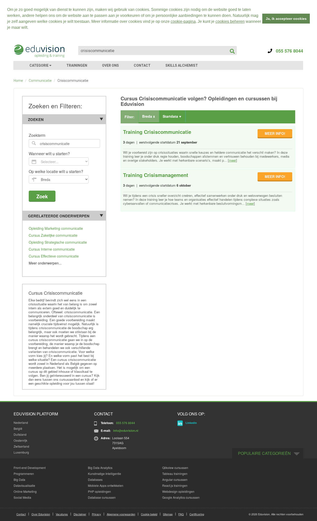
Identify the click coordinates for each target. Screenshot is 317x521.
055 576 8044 (287, 51)
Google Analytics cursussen (181, 497)
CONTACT (142, 65)
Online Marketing (25, 491)
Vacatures (62, 514)
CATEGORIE (39, 65)
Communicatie (40, 81)
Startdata (171, 116)
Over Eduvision (40, 514)
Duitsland (20, 434)
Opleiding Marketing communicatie (56, 228)
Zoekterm (37, 135)
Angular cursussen (174, 479)
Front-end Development (30, 467)
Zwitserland (21, 446)
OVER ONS (110, 65)
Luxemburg (21, 452)
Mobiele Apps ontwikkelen (105, 485)
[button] (30, 28)
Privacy (96, 514)
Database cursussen (102, 497)
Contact (21, 514)
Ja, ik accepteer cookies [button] (286, 19)
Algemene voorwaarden (121, 514)
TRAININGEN (76, 65)
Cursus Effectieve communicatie (54, 256)
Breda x (148, 116)
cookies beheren (230, 21)
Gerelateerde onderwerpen (58, 216)
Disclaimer (80, 514)
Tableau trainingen (174, 473)
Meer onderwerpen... (45, 262)
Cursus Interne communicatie (52, 249)
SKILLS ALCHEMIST (181, 65)
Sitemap (168, 514)
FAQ (181, 514)
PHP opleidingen (99, 491)
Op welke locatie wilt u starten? (56, 171)
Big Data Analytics (100, 467)
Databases (95, 479)
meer (232, 160)
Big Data (19, 479)
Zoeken (36, 119)
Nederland (21, 422)
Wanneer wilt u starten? (49, 153)
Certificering (196, 514)
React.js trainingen (174, 485)
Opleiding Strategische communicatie (58, 242)
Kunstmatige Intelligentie (104, 473)
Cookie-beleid (149, 514)
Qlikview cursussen (175, 467)
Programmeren (24, 473)
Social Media (22, 497)
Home (18, 81)
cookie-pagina (183, 21)
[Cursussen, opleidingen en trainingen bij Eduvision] (38, 51)
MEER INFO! (275, 133)
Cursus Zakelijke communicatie (53, 235)
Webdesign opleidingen (178, 491)
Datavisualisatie (24, 485)
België (18, 428)
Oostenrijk (20, 440)
